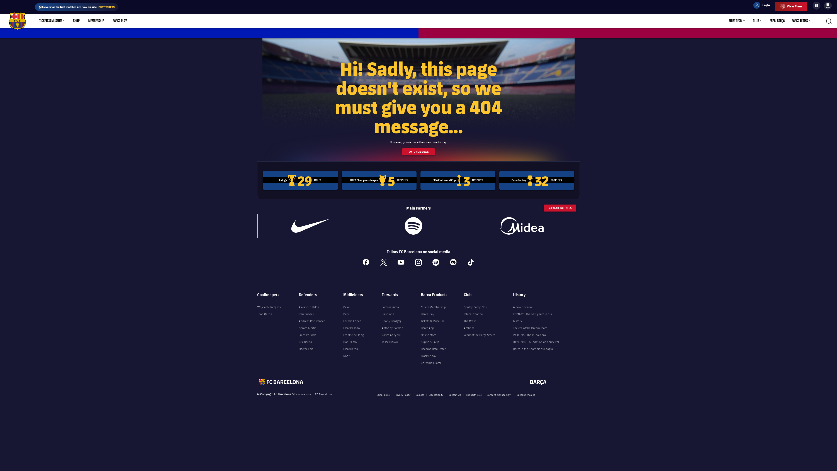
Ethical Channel (473, 314)
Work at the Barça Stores (479, 335)
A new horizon (522, 307)
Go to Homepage (419, 151)
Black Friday (428, 356)
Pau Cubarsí (306, 314)
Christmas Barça (431, 363)
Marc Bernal (351, 349)
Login (763, 6)
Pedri (346, 314)
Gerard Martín (307, 328)
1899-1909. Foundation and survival (536, 342)
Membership (96, 21)
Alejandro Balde (309, 307)
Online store (428, 335)
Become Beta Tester (433, 349)
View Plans (794, 6)
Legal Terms (383, 394)
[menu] (828, 6)
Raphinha (388, 314)
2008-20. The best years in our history (532, 317)
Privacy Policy (402, 394)
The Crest (470, 321)
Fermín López (352, 321)
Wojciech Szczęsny (269, 307)
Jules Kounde (307, 335)
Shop (76, 21)
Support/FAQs (430, 342)
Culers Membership (433, 307)
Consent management (499, 394)
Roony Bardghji (391, 321)
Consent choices (526, 394)
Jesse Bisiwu (390, 342)
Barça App (427, 328)
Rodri (346, 356)
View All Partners (560, 208)
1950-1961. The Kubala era (529, 335)
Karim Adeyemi (391, 335)
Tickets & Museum (50, 21)
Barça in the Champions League (533, 349)
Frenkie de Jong (353, 335)
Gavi (346, 307)
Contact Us (455, 394)
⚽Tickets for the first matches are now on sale (76, 7)
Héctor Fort (306, 349)
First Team (735, 21)
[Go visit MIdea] (522, 226)
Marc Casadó (351, 328)
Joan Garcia (264, 314)
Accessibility (436, 394)
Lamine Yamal (391, 307)
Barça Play (120, 21)
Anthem (469, 328)
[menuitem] (827, 4)
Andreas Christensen (312, 321)
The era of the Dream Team (530, 328)
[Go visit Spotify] (413, 226)
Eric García (305, 342)
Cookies (420, 394)
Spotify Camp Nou (475, 307)
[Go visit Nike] (310, 226)
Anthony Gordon (392, 328)
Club (756, 21)
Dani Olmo (350, 342)
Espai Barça (777, 21)
